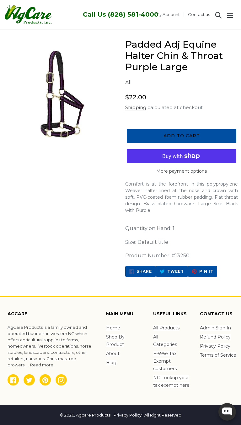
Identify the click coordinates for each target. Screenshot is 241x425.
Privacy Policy (215, 346)
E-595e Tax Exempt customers (165, 361)
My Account (169, 14)
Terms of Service (218, 355)
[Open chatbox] (227, 412)
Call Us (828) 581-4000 (120, 14)
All (128, 83)
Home (113, 328)
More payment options (181, 171)
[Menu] (230, 14)
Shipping (135, 107)
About (113, 353)
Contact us (199, 14)
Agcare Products (93, 414)
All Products (166, 328)
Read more (41, 364)
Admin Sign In (215, 328)
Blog (111, 362)
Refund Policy (215, 337)
